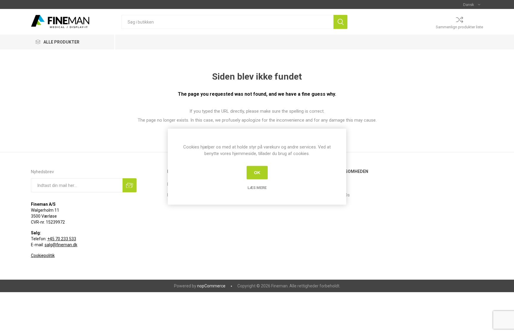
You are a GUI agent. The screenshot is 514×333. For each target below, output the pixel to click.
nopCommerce (211, 286)
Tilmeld (130, 185)
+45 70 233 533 (61, 238)
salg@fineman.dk (61, 244)
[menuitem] (365, 184)
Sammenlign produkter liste (459, 27)
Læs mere (257, 187)
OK (257, 172)
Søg (340, 22)
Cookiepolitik (43, 255)
